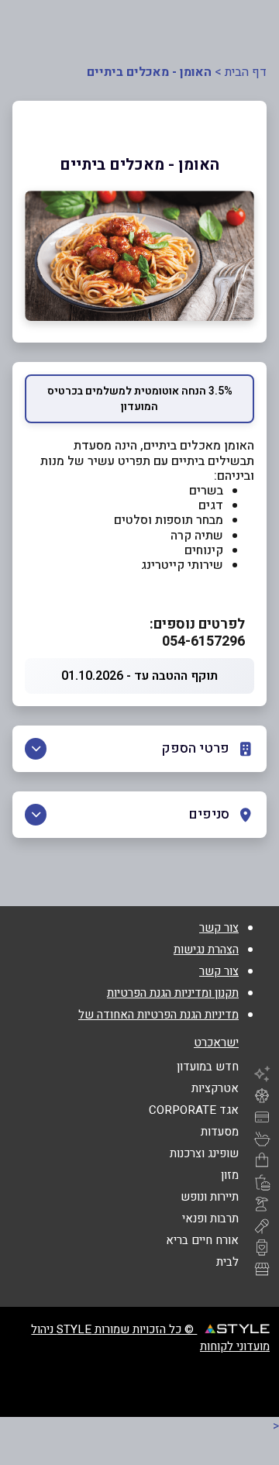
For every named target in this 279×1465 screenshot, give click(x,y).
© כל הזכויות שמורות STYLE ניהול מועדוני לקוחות (150, 1338)
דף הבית (246, 72)
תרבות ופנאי (210, 1218)
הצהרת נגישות (206, 949)
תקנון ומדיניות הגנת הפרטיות (173, 992)
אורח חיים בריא (202, 1240)
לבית (227, 1261)
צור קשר (219, 927)
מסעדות (220, 1131)
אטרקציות (215, 1088)
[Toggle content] (35, 749)
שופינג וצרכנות (204, 1153)
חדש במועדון (208, 1066)
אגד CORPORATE (194, 1110)
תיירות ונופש (210, 1196)
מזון (230, 1175)
